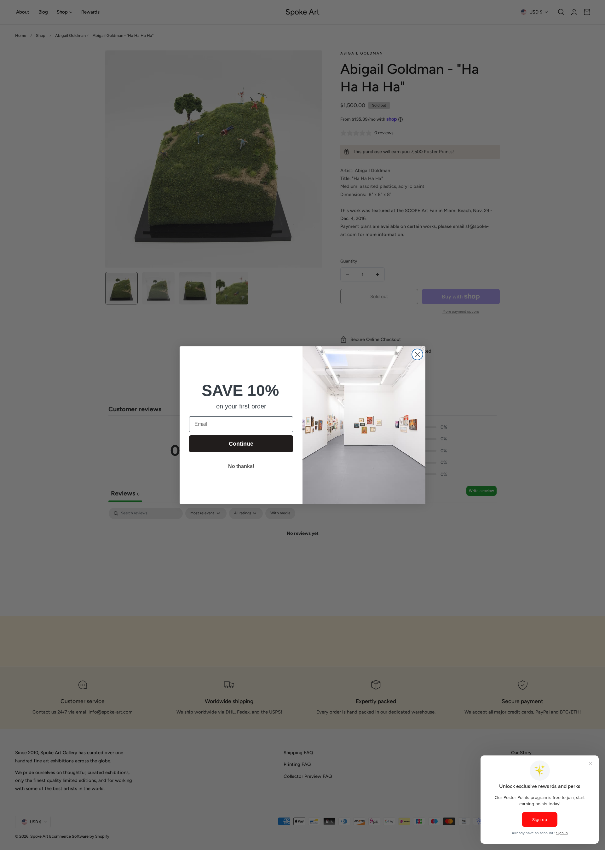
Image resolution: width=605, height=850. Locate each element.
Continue (241, 444)
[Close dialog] (417, 354)
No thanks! (241, 466)
